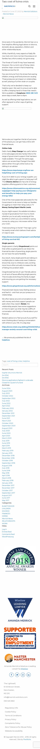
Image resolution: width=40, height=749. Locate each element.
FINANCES (6, 514)
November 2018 (8, 458)
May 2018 (5, 473)
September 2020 (8, 426)
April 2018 (6, 475)
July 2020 (6, 431)
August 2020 (7, 428)
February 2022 (8, 408)
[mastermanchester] (20, 662)
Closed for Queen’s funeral (12, 383)
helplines (6, 340)
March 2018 (6, 478)
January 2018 (7, 483)
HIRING (5, 516)
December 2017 (8, 485)
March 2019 (6, 448)
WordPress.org (8, 537)
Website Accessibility (14, 731)
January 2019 (7, 453)
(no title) (5, 375)
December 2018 (8, 456)
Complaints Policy (12, 723)
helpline (26, 361)
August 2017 (7, 495)
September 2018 (8, 463)
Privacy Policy (10, 719)
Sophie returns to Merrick (12, 373)
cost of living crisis (14, 361)
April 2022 (6, 406)
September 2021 (8, 416)
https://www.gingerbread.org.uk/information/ (21, 286)
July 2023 (6, 393)
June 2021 (6, 418)
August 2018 (7, 466)
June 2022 (6, 403)
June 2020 (6, 433)
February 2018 (7, 480)
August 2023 (7, 391)
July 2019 (5, 441)
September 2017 (8, 493)
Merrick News (8, 14)
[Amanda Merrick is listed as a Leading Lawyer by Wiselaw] (20, 622)
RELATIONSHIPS (8, 521)
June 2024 (6, 388)
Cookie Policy (10, 712)
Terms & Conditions (13, 716)
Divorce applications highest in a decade (17, 380)
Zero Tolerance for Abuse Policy (18, 727)
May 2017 (5, 500)
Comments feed (8, 534)
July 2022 (6, 401)
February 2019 (7, 451)
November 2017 (8, 488)
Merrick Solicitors (30, 11)
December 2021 (8, 413)
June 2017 (6, 498)
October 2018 (7, 460)
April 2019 (6, 446)
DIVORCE (6, 511)
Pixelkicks (27, 739)
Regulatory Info (11, 708)
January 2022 (7, 411)
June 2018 (6, 470)
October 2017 (7, 490)
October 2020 (7, 423)
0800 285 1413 (32, 93)
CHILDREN (6, 509)
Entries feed (6, 532)
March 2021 (6, 421)
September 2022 (8, 398)
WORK (4, 523)
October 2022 (7, 396)
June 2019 (6, 443)
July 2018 (5, 468)
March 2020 (6, 438)
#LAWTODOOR (8, 506)
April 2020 (6, 436)
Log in (4, 529)
